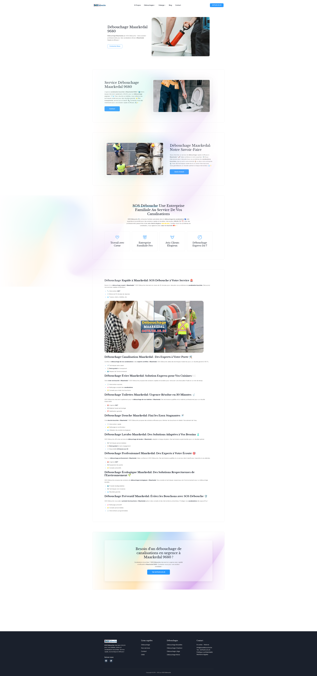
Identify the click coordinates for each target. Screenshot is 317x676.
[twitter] (111, 660)
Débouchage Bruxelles (174, 645)
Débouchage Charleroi (174, 648)
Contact (178, 5)
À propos (137, 5)
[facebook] (106, 660)
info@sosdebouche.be (204, 647)
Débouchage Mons (173, 654)
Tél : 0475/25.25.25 (203, 650)
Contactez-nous (114, 46)
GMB (143, 654)
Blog (170, 5)
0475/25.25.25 (216, 5)
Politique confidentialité (205, 652)
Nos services (145, 648)
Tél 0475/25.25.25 (158, 572)
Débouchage (145, 645)
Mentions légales (202, 654)
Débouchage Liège (173, 651)
